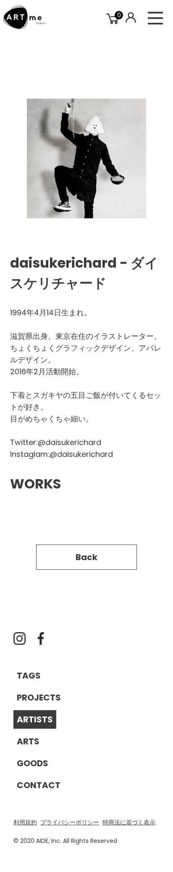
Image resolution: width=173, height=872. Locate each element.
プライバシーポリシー (69, 822)
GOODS (32, 763)
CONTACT (38, 785)
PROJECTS (39, 697)
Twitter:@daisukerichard (55, 442)
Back (86, 557)
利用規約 (25, 822)
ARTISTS (35, 719)
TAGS (29, 676)
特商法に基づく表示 (128, 822)
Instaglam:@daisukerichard (61, 454)
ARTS (28, 741)
